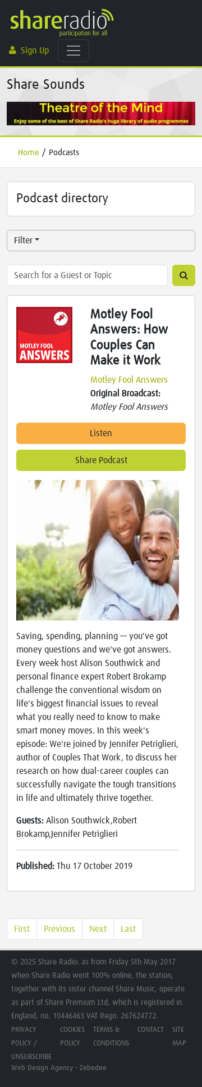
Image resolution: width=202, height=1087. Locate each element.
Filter (23, 240)
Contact (150, 1030)
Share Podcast (101, 460)
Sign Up (35, 50)
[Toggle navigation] (73, 50)
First (22, 929)
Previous (59, 929)
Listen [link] (101, 433)
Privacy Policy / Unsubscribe (31, 1043)
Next (98, 929)
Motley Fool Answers (129, 379)
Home (28, 152)
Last (128, 929)
